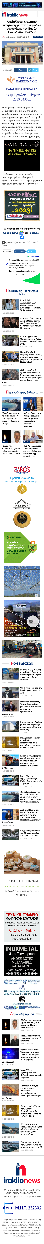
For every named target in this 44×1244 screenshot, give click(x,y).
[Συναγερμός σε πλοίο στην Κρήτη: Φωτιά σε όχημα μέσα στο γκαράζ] (10, 1146)
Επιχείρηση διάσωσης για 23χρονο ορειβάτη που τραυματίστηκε (30, 833)
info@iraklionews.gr (31, 1228)
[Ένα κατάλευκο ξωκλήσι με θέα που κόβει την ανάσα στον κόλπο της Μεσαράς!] (10, 726)
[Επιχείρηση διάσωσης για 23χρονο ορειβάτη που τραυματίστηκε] (10, 834)
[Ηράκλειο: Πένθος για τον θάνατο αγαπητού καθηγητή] (10, 1040)
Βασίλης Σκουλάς (21, 242)
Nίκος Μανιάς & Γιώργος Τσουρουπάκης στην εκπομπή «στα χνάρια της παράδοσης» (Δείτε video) (31, 357)
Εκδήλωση (33, 242)
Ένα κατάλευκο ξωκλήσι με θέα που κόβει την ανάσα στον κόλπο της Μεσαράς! (31, 726)
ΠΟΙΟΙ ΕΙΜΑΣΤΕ (26, 1190)
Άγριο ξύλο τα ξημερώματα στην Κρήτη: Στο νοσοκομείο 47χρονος (31, 780)
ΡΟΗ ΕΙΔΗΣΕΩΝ (10, 1190)
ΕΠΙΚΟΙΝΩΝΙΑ (22, 1196)
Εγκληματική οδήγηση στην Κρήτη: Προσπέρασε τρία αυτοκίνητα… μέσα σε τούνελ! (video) (30, 743)
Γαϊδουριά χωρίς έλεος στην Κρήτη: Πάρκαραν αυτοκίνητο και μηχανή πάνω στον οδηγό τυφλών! (30, 674)
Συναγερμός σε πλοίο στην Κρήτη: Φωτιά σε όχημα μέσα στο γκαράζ (31, 1144)
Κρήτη (4, 409)
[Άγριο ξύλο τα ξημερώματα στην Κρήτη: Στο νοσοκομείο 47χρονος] (10, 780)
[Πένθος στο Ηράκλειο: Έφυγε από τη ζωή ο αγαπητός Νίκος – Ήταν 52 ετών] (11, 436)
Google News (11, 232)
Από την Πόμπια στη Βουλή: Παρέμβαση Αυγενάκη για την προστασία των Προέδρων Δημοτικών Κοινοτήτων (21, 816)
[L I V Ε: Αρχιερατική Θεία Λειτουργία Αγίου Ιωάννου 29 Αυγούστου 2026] (10, 340)
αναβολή (10, 242)
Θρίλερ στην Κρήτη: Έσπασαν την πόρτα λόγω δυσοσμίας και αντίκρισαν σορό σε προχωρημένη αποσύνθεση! (20, 1055)
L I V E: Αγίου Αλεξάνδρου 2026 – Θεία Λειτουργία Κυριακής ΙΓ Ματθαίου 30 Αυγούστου (30, 305)
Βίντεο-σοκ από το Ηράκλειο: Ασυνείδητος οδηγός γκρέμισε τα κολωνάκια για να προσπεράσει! (31, 1129)
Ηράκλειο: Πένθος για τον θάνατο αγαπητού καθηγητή (31, 1038)
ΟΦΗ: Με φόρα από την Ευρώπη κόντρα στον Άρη (31, 690)
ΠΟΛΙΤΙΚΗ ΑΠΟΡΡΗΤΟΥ (26, 1193)
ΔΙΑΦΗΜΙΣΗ (36, 1196)
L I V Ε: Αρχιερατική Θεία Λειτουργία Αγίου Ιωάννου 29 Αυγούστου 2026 (31, 340)
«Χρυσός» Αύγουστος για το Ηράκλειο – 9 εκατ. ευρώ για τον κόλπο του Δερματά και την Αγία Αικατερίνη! (31, 797)
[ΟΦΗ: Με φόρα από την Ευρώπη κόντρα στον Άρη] (10, 692)
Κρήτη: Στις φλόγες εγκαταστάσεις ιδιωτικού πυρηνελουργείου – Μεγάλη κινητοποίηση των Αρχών (21, 1091)
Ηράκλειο (6, 245)
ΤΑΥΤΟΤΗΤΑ (8, 1196)
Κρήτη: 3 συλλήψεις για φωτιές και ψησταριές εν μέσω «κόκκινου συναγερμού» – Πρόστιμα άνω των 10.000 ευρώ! (21, 762)
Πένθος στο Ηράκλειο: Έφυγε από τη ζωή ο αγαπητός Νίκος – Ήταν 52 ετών (31, 1024)
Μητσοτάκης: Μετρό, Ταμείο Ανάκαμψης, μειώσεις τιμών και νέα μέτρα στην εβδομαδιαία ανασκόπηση (21, 707)
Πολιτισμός (38, 37)
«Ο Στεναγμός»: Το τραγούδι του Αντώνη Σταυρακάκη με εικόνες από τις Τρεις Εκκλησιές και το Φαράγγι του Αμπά (22, 376)
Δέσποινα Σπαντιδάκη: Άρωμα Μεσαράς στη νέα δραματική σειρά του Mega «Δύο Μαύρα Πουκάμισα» (30, 323)
